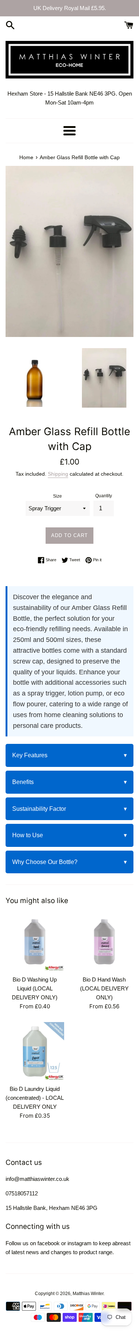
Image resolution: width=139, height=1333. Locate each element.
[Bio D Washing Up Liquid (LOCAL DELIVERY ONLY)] (35, 942)
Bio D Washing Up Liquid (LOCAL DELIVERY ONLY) (34, 988)
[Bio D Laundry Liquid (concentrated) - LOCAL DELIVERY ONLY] (35, 1051)
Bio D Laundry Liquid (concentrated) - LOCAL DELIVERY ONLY (35, 1098)
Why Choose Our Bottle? (69, 862)
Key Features (69, 755)
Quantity (103, 495)
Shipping (58, 474)
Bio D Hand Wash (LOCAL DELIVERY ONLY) (104, 988)
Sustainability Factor (69, 809)
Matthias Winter (88, 1293)
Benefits (69, 782)
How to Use (69, 835)
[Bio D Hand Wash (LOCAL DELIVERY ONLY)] (104, 942)
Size (57, 496)
